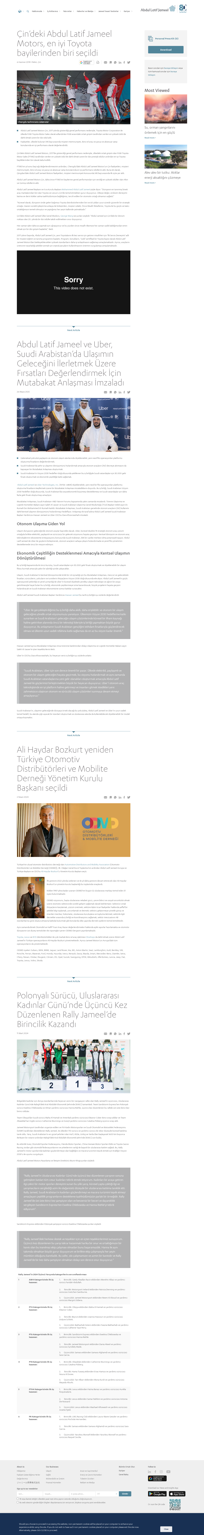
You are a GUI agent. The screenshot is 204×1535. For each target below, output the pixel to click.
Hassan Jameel (72, 595)
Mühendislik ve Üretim (55, 1479)
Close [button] (166, 1529)
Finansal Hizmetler (53, 1482)
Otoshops (90, 937)
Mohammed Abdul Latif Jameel (76, 189)
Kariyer (122, 1471)
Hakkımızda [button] (37, 11)
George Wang (66, 215)
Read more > (150, 137)
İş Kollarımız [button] (52, 11)
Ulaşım (48, 1471)
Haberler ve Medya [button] (85, 11)
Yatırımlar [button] (67, 11)
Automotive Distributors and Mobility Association (87, 864)
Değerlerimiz (22, 1479)
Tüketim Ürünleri (87, 1479)
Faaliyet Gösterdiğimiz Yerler (28, 1475)
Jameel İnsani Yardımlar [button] (108, 11)
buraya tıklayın (171, 68)
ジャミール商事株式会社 (28, 1482)
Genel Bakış (123, 1474)
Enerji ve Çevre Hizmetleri (91, 1475)
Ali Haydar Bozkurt (49, 871)
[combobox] (107, 1493)
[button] (20, 11)
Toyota (20, 937)
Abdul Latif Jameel (25, 484)
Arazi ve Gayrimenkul (89, 1471)
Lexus (27, 937)
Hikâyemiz (21, 1471)
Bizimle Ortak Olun (127, 1467)
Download (166, 49)
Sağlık (48, 1475)
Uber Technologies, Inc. (48, 484)
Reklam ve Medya (87, 1482)
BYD (35, 937)
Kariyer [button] (127, 11)
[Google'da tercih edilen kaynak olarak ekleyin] (86, 62)
